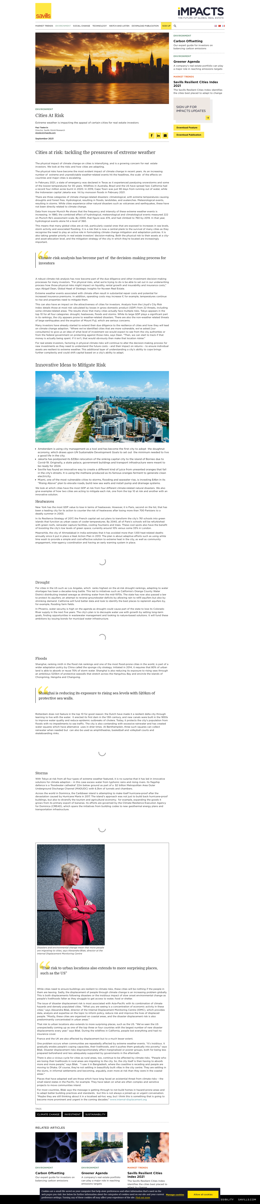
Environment (63, 25)
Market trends (44, 25)
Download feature (186, 127)
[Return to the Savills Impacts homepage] (43, 11)
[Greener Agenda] (102, 1147)
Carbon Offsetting (49, 1173)
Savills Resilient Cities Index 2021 (144, 1174)
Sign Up (166, 25)
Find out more (143, 1197)
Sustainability (95, 1114)
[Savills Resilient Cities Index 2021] (148, 1147)
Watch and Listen (119, 25)
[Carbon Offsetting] (56, 1147)
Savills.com (247, 1199)
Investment (72, 1114)
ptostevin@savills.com (45, 133)
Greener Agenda (94, 1173)
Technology (99, 25)
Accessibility (223, 1199)
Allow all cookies (203, 1194)
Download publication (145, 25)
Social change (81, 25)
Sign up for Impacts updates (191, 109)
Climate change (48, 1114)
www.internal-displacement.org (128, 1099)
